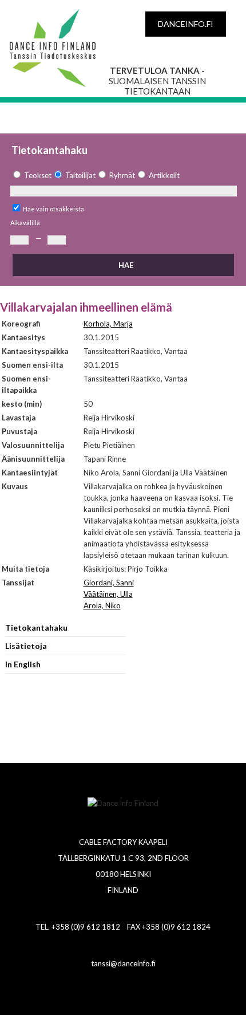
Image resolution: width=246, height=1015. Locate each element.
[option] (30, 175)
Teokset (37, 175)
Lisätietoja (26, 646)
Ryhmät (122, 175)
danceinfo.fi (185, 24)
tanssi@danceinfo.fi (123, 963)
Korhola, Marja (108, 323)
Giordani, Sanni (109, 582)
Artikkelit (164, 175)
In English (23, 664)
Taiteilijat (80, 175)
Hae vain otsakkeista (53, 209)
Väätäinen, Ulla (108, 594)
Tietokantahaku (36, 627)
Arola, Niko (102, 605)
